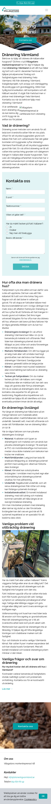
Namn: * (9, 189)
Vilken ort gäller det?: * (15, 215)
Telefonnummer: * (13, 206)
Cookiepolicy (30, 799)
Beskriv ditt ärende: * (14, 238)
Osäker (12, 230)
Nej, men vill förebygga (20, 233)
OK (43, 796)
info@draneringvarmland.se (22, 777)
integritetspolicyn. (25, 260)
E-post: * (9, 197)
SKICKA (25, 266)
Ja (10, 227)
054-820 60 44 (26, 3)
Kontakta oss (25, 40)
